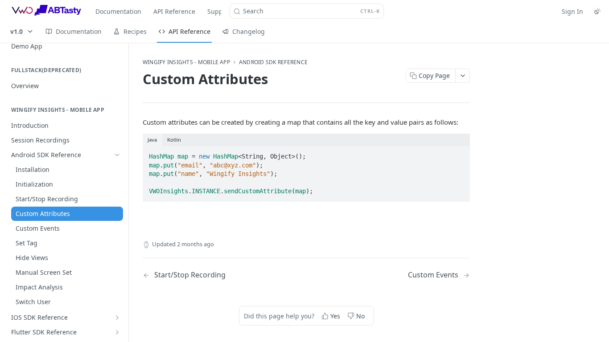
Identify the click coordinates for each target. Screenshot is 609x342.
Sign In (572, 11)
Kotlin (174, 139)
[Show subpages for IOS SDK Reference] (117, 317)
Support (219, 11)
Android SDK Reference (273, 62)
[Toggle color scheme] (597, 11)
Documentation (118, 11)
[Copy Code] (459, 153)
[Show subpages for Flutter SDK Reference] (117, 332)
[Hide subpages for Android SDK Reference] (117, 155)
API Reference (174, 11)
